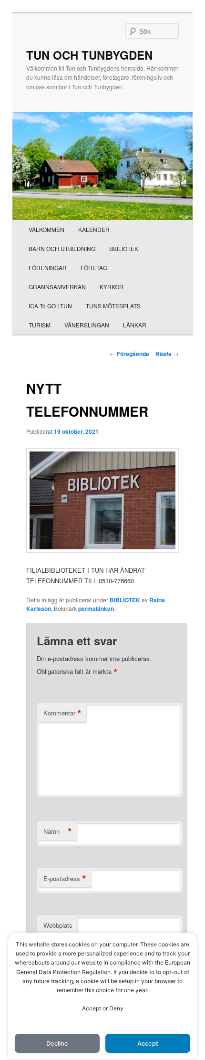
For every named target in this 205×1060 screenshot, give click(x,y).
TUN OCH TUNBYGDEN (89, 55)
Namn (57, 831)
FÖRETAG (94, 267)
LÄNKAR (134, 325)
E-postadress (64, 878)
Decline (57, 1043)
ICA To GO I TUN (50, 306)
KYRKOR (111, 287)
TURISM (40, 325)
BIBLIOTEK (123, 248)
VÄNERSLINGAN (86, 325)
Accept (147, 1043)
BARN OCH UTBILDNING (62, 248)
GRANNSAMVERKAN (57, 287)
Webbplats (57, 925)
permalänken (96, 608)
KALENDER (94, 229)
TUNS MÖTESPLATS (113, 306)
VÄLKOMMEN (46, 229)
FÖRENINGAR (48, 267)
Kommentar (62, 713)
